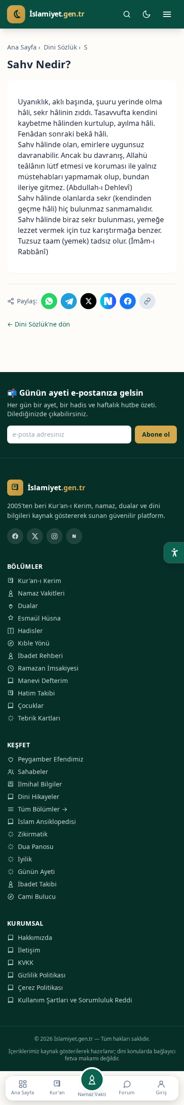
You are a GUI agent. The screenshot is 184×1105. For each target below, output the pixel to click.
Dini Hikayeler (38, 796)
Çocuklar (31, 705)
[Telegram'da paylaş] (69, 301)
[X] (35, 536)
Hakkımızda (35, 937)
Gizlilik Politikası (42, 975)
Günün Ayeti (36, 871)
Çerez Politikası (40, 987)
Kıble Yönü (34, 643)
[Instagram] (54, 536)
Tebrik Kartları (39, 718)
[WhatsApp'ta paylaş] (49, 301)
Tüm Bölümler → (42, 809)
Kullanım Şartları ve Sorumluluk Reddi (75, 1000)
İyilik (25, 859)
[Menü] (167, 14)
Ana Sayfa (22, 47)
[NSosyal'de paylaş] (108, 301)
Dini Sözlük (60, 47)
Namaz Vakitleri (41, 593)
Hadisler (30, 630)
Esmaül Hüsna (39, 618)
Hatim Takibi (36, 693)
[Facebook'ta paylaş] (128, 301)
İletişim (29, 950)
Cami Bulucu (37, 896)
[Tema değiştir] (146, 14)
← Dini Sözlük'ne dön (38, 324)
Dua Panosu (36, 846)
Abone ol (156, 434)
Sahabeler (33, 771)
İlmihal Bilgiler (40, 784)
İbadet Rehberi (40, 655)
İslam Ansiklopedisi (47, 821)
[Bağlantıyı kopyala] (147, 301)
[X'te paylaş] (88, 301)
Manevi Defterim (43, 680)
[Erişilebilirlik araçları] (174, 553)
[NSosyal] (74, 536)
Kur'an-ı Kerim (39, 580)
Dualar (28, 605)
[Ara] (127, 14)
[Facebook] (15, 536)
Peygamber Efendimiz (51, 759)
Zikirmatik (32, 834)
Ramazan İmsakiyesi (48, 668)
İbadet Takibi (37, 884)
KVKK (25, 962)
